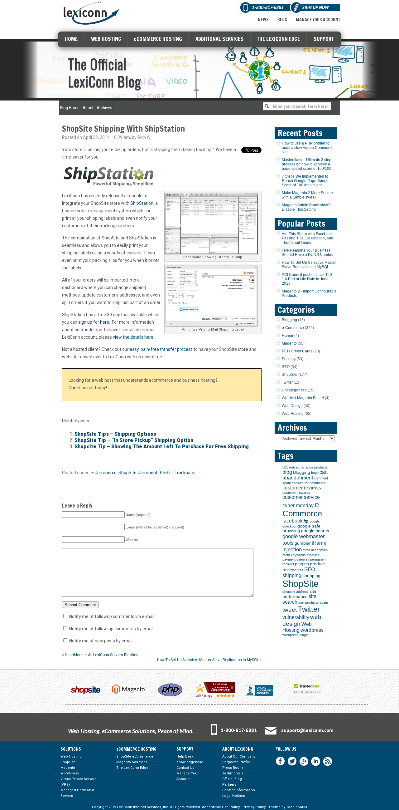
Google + (304, 761)
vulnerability (295, 617)
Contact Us (185, 768)
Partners (229, 785)
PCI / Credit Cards (297, 351)
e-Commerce (103, 472)
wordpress (312, 630)
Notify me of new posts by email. (101, 640)
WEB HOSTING (106, 39)
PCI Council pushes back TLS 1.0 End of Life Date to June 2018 (307, 279)
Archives (104, 107)
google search (315, 530)
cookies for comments (308, 483)
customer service (301, 497)
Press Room (232, 768)
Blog (282, 20)
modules (313, 555)
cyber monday (298, 505)
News (263, 20)
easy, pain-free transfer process (161, 349)
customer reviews (301, 487)
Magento (289, 343)
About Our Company (238, 756)
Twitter (287, 382)
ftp (306, 521)
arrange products (314, 467)
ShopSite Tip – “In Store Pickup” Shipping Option (134, 440)
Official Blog (232, 779)
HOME (71, 39)
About (88, 107)
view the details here (133, 337)
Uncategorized (294, 390)
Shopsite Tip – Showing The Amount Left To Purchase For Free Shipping (162, 446)
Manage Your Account (318, 20)
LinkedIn (315, 761)
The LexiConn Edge (132, 768)
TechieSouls (296, 807)
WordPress (69, 773)
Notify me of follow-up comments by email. (111, 628)
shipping (291, 575)
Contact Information (238, 790)
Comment (147, 472)
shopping (311, 575)
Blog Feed (327, 761)
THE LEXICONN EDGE (278, 39)
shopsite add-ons (295, 591)
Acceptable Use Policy (221, 807)
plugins (302, 564)
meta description (315, 550)
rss (300, 570)
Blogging (289, 320)
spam (324, 602)
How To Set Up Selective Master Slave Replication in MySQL (208, 660)
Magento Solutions (131, 762)
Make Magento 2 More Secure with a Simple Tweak (307, 195)
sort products (308, 602)
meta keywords (294, 555)
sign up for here (93, 322)
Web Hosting (293, 413)
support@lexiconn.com (307, 730)
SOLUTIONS (70, 749)
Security (289, 359)
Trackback (185, 472)
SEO (286, 367)
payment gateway (295, 559)
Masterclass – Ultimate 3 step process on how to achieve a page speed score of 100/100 (306, 164)
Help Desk (185, 756)
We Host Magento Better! (303, 398)
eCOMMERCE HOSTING (158, 39)
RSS (164, 472)
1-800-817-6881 (239, 730)
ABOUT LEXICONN (237, 749)
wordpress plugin (295, 635)
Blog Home (69, 107)
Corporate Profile (236, 762)
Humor (287, 335)
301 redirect (291, 467)
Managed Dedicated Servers (77, 793)
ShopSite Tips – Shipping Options (115, 434)
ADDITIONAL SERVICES (219, 39)
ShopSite (127, 472)
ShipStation (141, 203)
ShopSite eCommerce (134, 756)
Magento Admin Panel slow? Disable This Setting (306, 207)
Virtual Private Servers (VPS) (78, 782)
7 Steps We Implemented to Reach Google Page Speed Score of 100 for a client (305, 180)
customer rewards (296, 492)
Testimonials (232, 773)
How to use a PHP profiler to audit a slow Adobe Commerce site (308, 147)
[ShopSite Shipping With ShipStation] (213, 223)
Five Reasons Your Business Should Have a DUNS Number (308, 252)
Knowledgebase (189, 762)
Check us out (81, 387)
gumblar (303, 543)
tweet (289, 609)
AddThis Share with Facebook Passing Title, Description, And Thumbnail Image (307, 238)
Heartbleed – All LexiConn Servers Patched (101, 655)
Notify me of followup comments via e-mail (111, 616)
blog (287, 472)
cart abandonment (305, 474)
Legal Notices (233, 796)
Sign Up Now (315, 7)
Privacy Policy (254, 807)
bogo (315, 472)
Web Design (292, 406)
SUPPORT (324, 39)
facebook (292, 520)
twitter (292, 761)
